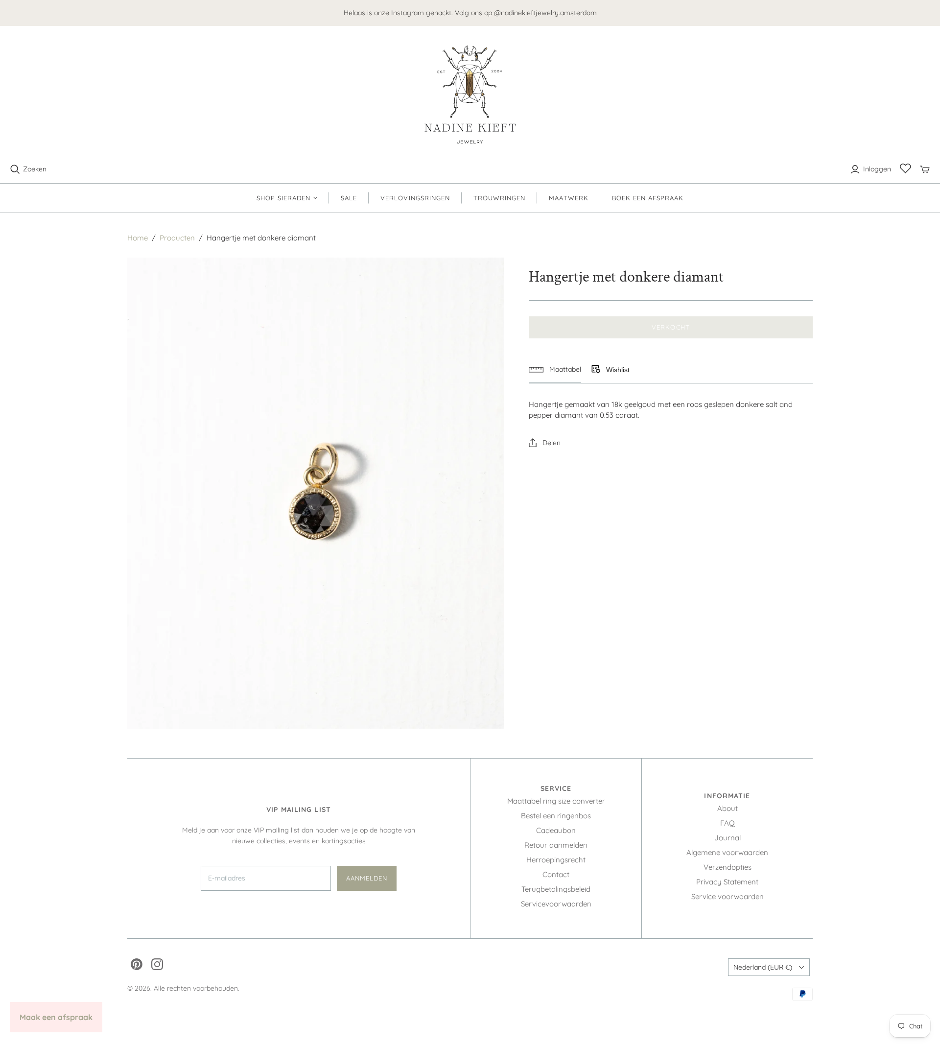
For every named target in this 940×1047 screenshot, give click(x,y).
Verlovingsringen (415, 198)
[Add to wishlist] (595, 369)
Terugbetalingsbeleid (555, 889)
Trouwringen (499, 198)
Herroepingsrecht (556, 859)
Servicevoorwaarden (556, 903)
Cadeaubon (556, 830)
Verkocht (670, 327)
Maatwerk (568, 198)
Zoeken (35, 169)
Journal (727, 837)
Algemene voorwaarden (727, 852)
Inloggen (877, 169)
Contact (555, 874)
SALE (349, 198)
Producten (177, 237)
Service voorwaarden (727, 896)
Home (137, 237)
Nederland (762, 967)
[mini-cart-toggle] (925, 169)
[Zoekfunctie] (15, 169)
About (727, 808)
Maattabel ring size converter (556, 801)
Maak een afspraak (56, 1017)
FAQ (727, 823)
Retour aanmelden (556, 845)
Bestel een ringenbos (556, 815)
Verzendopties (728, 867)
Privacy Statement (727, 881)
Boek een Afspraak (648, 198)
